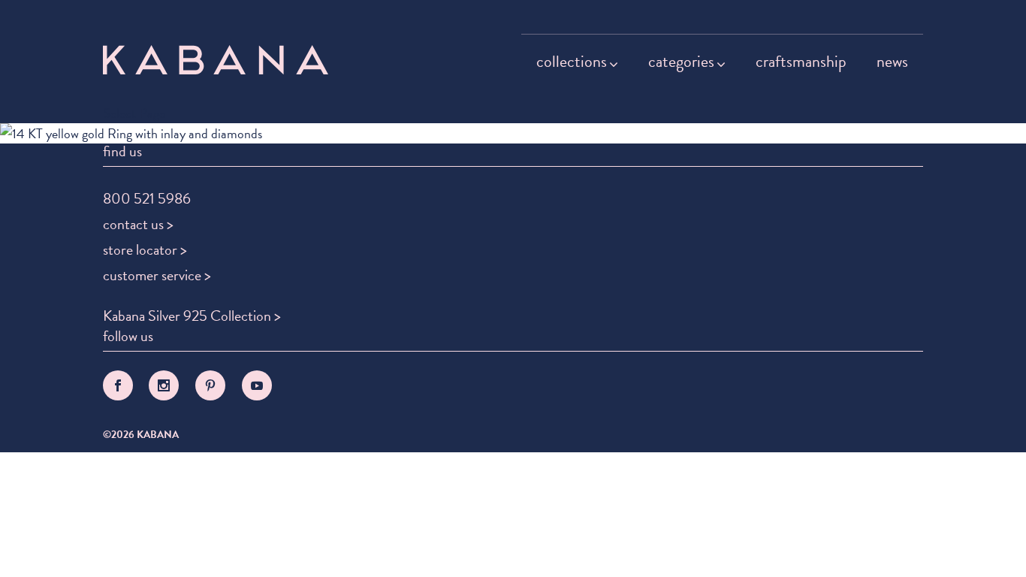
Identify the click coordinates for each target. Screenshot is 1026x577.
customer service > (157, 275)
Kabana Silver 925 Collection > (192, 315)
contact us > (138, 224)
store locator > (145, 249)
